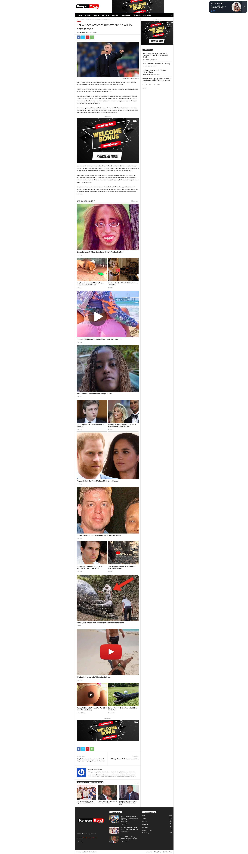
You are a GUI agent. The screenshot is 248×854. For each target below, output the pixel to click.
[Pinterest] (87, 37)
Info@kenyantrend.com (89, 838)
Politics (96, 15)
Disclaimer (149, 852)
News (80, 15)
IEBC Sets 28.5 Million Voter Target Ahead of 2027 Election (85, 802)
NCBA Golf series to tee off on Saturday (156, 64)
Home (78, 19)
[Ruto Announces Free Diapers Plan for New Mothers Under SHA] (129, 792)
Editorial (145, 66)
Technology (126, 15)
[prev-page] (135, 782)
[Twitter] (83, 37)
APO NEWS (147, 15)
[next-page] (138, 782)
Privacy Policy (157, 852)
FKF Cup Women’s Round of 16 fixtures (125, 759)
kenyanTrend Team (83, 32)
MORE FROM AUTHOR (96, 782)
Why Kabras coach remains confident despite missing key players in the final (91, 760)
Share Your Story (167, 852)
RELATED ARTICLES (83, 782)
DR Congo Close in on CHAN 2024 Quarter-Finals (154, 71)
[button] (170, 15)
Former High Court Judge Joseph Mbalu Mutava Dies (107, 802)
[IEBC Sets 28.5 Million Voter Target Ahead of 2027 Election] (86, 792)
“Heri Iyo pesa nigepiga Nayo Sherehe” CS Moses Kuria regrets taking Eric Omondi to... (157, 80)
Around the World (147, 830)
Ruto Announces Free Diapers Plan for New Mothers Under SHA (128, 802)
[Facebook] (79, 37)
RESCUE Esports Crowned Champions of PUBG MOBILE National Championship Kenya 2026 (129, 818)
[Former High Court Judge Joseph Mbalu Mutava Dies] (107, 792)
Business (115, 15)
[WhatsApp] (92, 37)
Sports (87, 15)
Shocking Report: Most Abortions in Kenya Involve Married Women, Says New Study (155, 55)
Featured (137, 15)
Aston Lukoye (146, 74)
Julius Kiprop (146, 59)
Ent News (105, 15)
